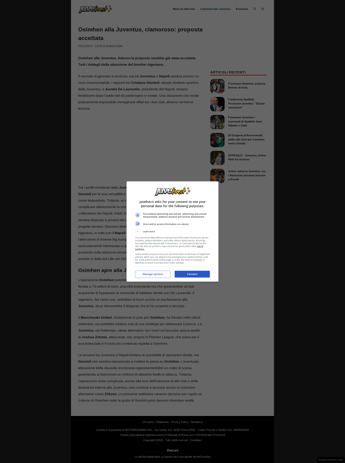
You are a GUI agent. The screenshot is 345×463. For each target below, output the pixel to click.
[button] (172, 231)
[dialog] (172, 231)
